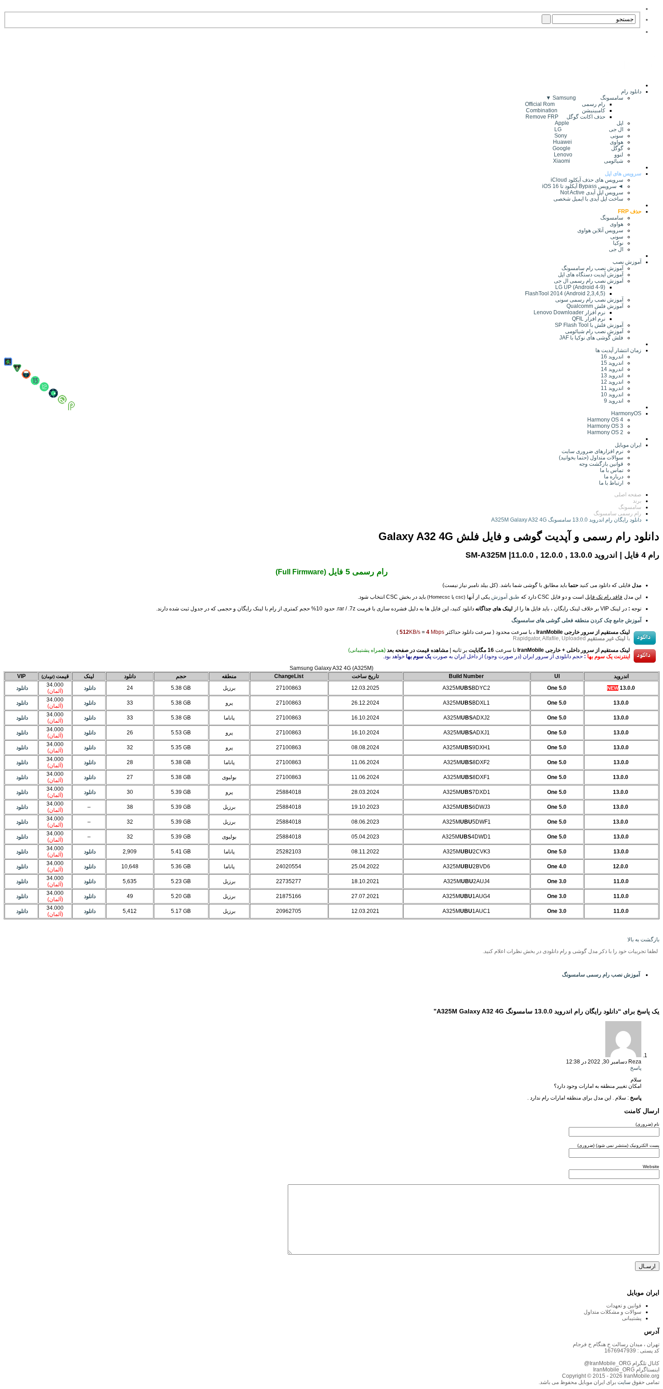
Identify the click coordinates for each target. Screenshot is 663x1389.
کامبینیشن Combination (565, 110)
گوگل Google (587, 148)
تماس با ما (611, 470)
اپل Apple (589, 123)
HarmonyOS (626, 413)
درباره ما (613, 476)
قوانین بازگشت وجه (601, 464)
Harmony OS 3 (605, 426)
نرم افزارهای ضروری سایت (592, 451)
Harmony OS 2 (605, 432)
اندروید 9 (613, 401)
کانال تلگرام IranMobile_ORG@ (621, 1363)
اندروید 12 (610, 382)
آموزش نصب (626, 262)
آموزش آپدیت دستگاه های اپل (590, 274)
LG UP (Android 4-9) (580, 287)
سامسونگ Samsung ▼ (584, 98)
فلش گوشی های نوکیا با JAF (591, 338)
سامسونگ (611, 218)
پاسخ (635, 1068)
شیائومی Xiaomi (588, 161)
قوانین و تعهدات (623, 1305)
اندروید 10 (612, 394)
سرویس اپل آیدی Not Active (591, 192)
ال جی (616, 249)
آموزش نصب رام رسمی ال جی (588, 281)
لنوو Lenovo (588, 154)
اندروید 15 (612, 363)
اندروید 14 (612, 369)
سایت (623, 1382)
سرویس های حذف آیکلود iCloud (587, 180)
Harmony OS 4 (605, 420)
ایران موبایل (628, 445)
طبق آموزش (505, 597)
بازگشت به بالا (643, 939)
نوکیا (618, 243)
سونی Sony (588, 136)
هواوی (616, 224)
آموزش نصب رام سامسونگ (592, 268)
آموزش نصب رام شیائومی (594, 331)
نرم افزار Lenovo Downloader (569, 312)
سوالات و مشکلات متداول (612, 1312)
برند (637, 501)
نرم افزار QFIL (588, 319)
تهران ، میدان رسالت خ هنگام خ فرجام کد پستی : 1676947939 (616, 1347)
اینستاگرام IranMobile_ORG (626, 1369)
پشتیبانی (631, 1318)
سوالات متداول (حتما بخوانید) (591, 457)
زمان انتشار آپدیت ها (618, 350)
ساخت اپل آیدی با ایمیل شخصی (588, 199)
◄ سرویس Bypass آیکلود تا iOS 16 (582, 186)
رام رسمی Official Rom (565, 104)
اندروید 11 (610, 388)
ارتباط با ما (611, 483)
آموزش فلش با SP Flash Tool (589, 325)
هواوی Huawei (588, 142)
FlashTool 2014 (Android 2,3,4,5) (565, 293)
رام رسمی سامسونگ (617, 513)
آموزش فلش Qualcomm (594, 306)
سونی (616, 237)
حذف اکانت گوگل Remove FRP (565, 117)
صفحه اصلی (627, 494)
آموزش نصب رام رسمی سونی (589, 300)
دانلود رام (631, 91)
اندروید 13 (612, 375)
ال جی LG (588, 129)
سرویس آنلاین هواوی (600, 230)
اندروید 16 (612, 356)
